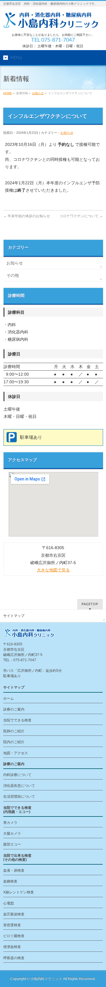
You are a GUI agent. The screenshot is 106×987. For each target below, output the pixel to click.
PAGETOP (90, 604)
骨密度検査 (12, 925)
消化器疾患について (19, 786)
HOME (7, 93)
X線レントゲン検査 (18, 892)
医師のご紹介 (13, 731)
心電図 (8, 903)
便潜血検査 (12, 947)
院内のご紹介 (13, 742)
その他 (12, 275)
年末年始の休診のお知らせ (26, 216)
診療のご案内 (13, 709)
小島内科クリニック (46, 979)
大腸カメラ (12, 833)
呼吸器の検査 (13, 958)
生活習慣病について (19, 796)
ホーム (8, 698)
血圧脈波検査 (13, 914)
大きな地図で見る (53, 570)
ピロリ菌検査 (13, 936)
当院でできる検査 (17, 720)
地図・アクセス (15, 753)
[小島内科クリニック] (53, 22)
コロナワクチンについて (81, 216)
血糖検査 (10, 881)
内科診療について (17, 775)
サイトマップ (13, 616)
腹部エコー (12, 844)
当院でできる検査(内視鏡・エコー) (17, 810)
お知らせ (38, 93)
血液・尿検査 (13, 870)
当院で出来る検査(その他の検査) (17, 857)
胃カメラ (10, 823)
